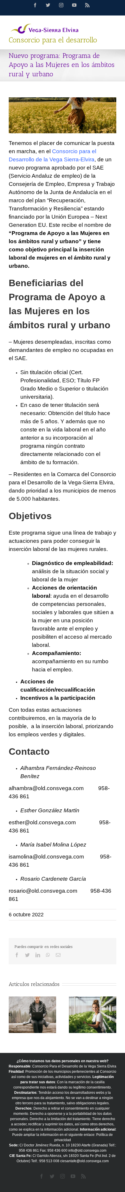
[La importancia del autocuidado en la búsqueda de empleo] (32, 1014)
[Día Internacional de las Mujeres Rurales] (92, 1014)
